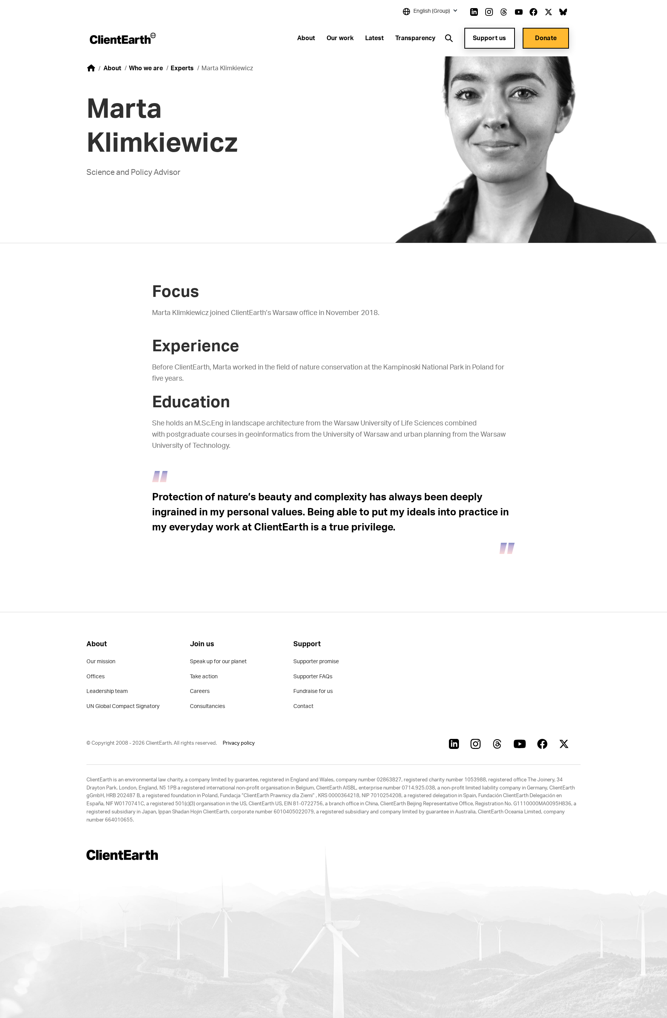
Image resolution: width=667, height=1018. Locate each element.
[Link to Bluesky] (563, 12)
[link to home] (91, 68)
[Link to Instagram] (489, 12)
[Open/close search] (449, 38)
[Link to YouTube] (519, 12)
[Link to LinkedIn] (474, 12)
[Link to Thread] (504, 12)
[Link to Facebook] (533, 12)
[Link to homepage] (122, 38)
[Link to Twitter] (548, 12)
